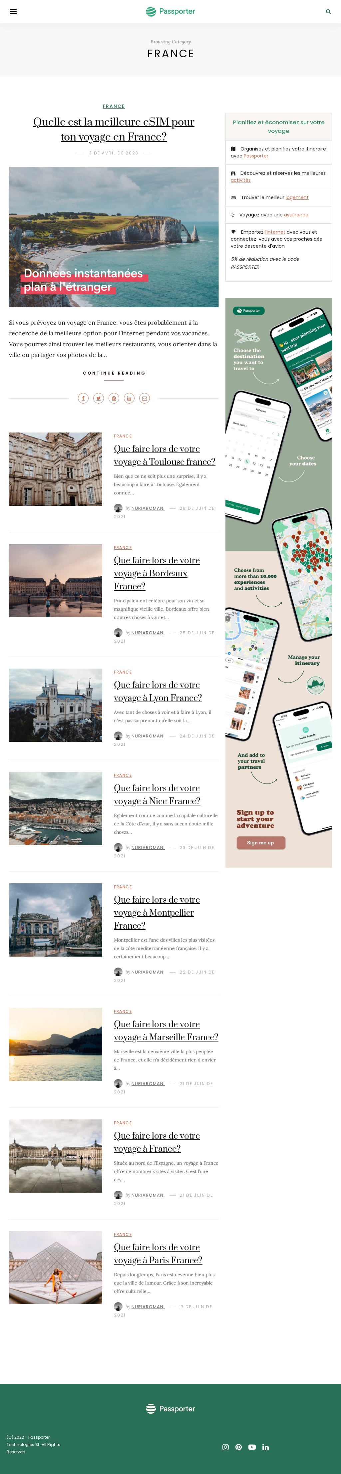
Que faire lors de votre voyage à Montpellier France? (157, 913)
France (114, 106)
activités (241, 180)
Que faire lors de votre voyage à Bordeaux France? (157, 573)
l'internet (275, 232)
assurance (296, 214)
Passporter (256, 155)
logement (297, 197)
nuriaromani (148, 508)
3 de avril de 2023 (114, 153)
